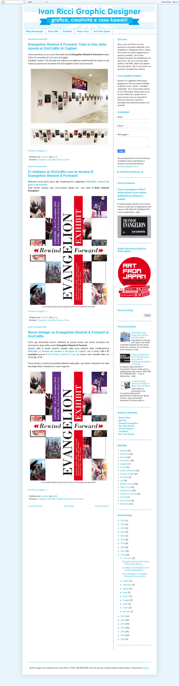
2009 (123, 639)
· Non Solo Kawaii (125, 426)
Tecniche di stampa (128, 494)
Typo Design (125, 500)
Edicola (123, 457)
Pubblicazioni (126, 490)
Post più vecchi (101, 506)
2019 (123, 543)
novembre (127, 558)
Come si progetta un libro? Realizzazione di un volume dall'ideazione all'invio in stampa (140, 359)
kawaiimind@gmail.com (127, 166)
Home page (69, 506)
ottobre (126, 581)
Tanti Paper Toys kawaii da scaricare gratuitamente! (139, 334)
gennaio (127, 611)
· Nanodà (121, 420)
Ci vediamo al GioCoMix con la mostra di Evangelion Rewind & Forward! (60, 173)
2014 (123, 620)
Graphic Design (63, 499)
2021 (123, 536)
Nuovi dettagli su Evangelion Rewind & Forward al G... (134, 575)
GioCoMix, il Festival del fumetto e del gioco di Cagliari (57, 351)
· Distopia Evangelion (127, 423)
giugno (126, 596)
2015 (123, 616)
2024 (123, 524)
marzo (126, 607)
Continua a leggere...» (38, 151)
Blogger (146, 668)
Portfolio (67, 31)
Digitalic (123, 450)
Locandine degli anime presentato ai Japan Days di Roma (140, 383)
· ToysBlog (122, 431)
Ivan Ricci (45, 157)
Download (124, 454)
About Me (53, 31)
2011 (123, 631)
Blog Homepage (34, 31)
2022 (123, 532)
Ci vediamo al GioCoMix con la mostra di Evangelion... (135, 569)
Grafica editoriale (127, 470)
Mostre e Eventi (63, 160)
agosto (126, 588)
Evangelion (41, 160)
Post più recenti (35, 506)
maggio (126, 600)
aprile (125, 604)
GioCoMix (52, 160)
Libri (122, 480)
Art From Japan (102, 31)
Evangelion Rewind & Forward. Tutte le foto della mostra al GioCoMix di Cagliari (67, 46)
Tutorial (123, 497)
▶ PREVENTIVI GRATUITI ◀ (130, 172)
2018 (123, 547)
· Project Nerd (123, 417)
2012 (123, 628)
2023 (123, 528)
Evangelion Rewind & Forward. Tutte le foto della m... (136, 562)
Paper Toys (83, 31)
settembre (127, 585)
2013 (123, 624)
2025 (123, 520)
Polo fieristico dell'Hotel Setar (61, 354)
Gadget (123, 464)
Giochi (123, 467)
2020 (123, 539)
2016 (123, 555)
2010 (123, 635)
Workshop (124, 504)
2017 (123, 551)
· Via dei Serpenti (125, 428)
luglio (125, 592)
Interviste (124, 477)
